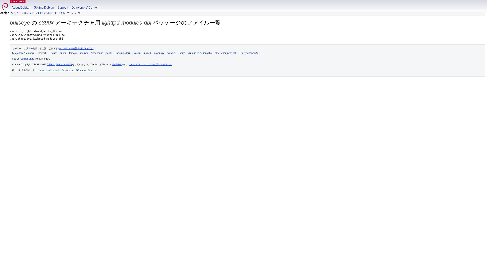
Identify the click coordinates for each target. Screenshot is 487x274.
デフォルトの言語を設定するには (76, 48)
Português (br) (122, 53)
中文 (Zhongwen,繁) (249, 53)
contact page (27, 58)
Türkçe (181, 53)
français (73, 53)
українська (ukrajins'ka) (200, 53)
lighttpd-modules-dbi (46, 13)
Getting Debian (44, 7)
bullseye (29, 13)
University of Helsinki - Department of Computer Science (67, 70)
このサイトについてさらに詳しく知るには (150, 64)
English (53, 53)
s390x (62, 13)
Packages (18, 1)
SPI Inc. (51, 64)
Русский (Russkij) (142, 53)
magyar (84, 53)
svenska (171, 53)
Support (62, 7)
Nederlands (97, 53)
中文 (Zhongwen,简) (225, 53)
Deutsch (42, 53)
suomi (63, 53)
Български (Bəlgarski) (23, 53)
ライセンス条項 (64, 64)
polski (109, 53)
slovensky (159, 53)
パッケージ (18, 13)
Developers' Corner (85, 7)
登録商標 (117, 64)
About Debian (21, 7)
